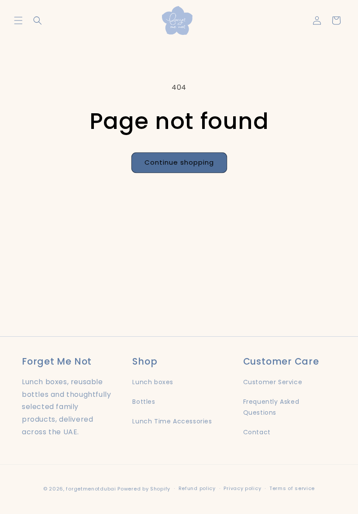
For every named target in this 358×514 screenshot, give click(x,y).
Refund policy (197, 488)
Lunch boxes (152, 382)
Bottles (143, 401)
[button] (18, 20)
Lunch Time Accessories (172, 421)
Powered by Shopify (143, 488)
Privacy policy (242, 488)
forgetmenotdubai (91, 488)
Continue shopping (179, 162)
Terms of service (292, 488)
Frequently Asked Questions (271, 407)
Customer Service (273, 382)
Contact (257, 432)
